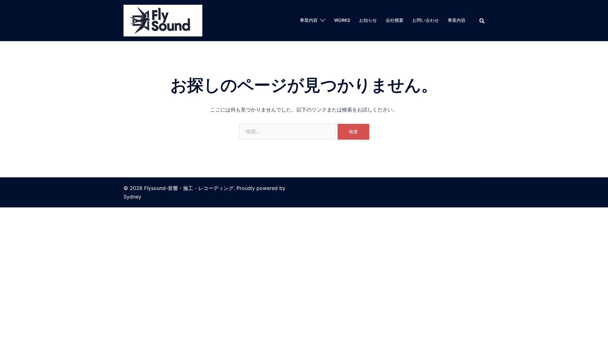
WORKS (342, 20)
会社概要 (394, 20)
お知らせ (368, 20)
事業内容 (309, 20)
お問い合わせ (425, 20)
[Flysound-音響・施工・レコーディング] (163, 20)
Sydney (132, 196)
